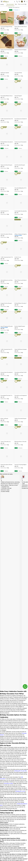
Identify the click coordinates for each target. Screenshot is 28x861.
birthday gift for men (20, 791)
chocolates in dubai (8, 783)
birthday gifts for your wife (20, 770)
